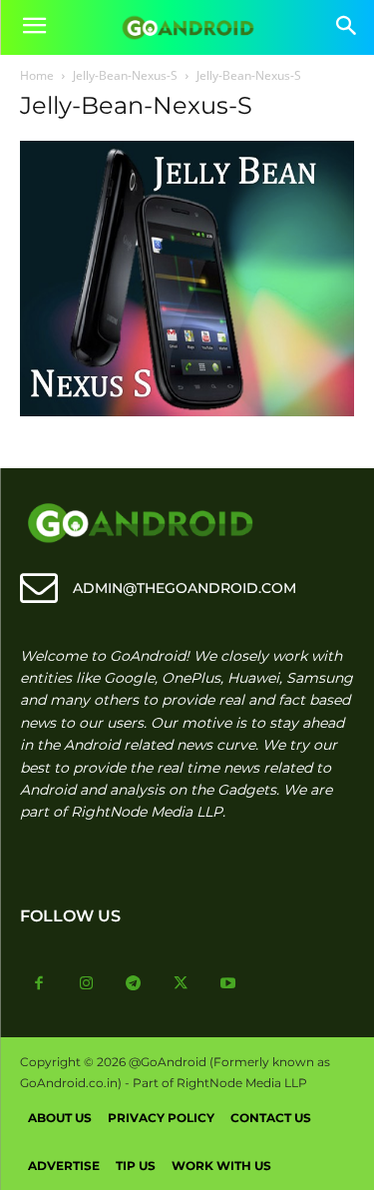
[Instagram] (87, 984)
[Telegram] (134, 984)
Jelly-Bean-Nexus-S (125, 75)
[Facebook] (39, 984)
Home (37, 75)
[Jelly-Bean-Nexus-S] (187, 411)
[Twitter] (181, 984)
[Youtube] (228, 984)
